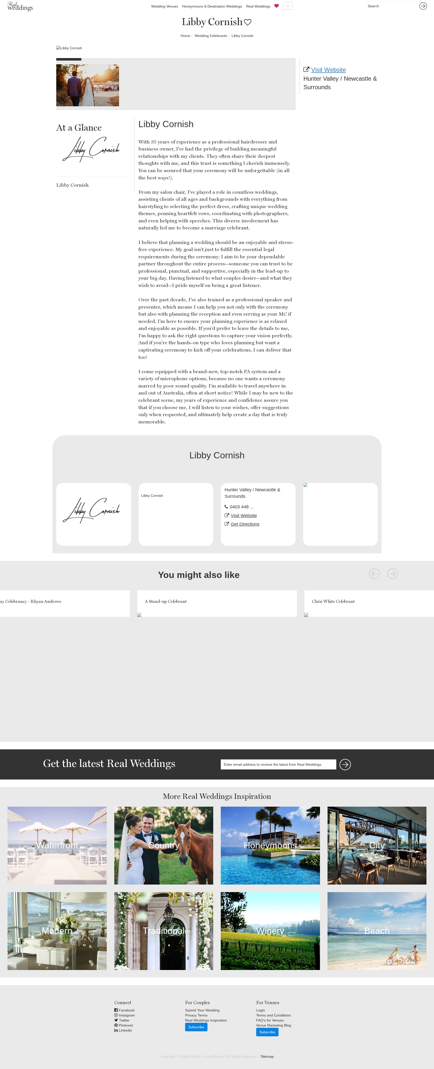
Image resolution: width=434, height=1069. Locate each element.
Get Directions (245, 524)
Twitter (124, 1020)
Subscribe (196, 1027)
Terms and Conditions (273, 1015)
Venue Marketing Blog (273, 1025)
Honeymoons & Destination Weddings (212, 6)
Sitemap (267, 1056)
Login (260, 1010)
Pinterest (125, 1025)
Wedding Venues (164, 6)
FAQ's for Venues (270, 1020)
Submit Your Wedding (202, 1010)
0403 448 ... (242, 506)
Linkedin (125, 1030)
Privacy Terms (196, 1015)
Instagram (126, 1015)
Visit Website (328, 69)
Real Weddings (258, 6)
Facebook (126, 1010)
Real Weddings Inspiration (206, 1020)
